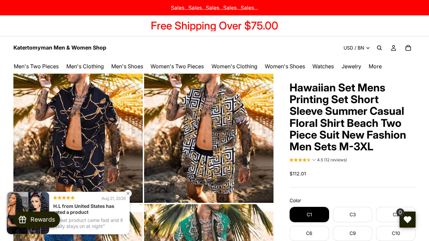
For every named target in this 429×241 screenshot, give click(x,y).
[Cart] (408, 48)
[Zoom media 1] (78, 138)
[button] (318, 161)
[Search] (379, 48)
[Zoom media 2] (208, 138)
